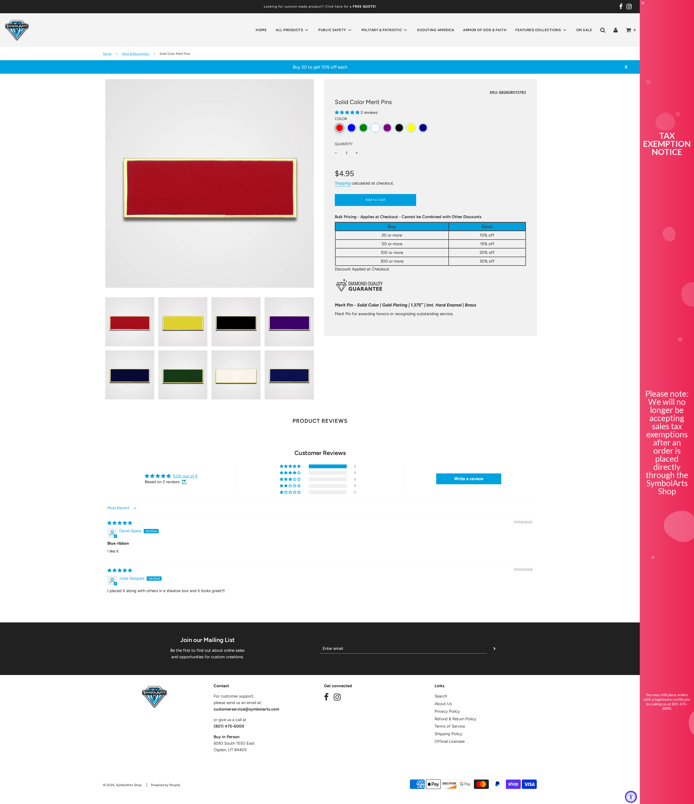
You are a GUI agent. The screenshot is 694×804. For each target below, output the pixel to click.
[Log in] (615, 30)
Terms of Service (450, 726)
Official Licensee (450, 741)
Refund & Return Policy (455, 718)
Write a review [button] (468, 478)
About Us (443, 703)
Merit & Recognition (135, 54)
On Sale (584, 30)
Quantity (344, 144)
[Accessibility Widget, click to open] (631, 797)
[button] (348, 112)
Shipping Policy (448, 733)
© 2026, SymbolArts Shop (122, 785)
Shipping (343, 183)
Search (441, 696)
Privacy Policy (447, 711)
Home (261, 30)
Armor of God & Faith (484, 30)
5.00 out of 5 (185, 476)
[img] (119, 523)
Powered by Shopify (165, 785)
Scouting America (435, 30)
